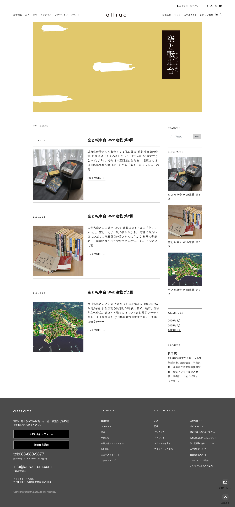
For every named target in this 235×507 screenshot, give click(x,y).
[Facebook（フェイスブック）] (207, 6)
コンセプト (106, 426)
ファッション (160, 438)
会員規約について (198, 455)
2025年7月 (174, 325)
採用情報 (105, 449)
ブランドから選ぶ (162, 443)
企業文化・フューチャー (112, 443)
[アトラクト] (22, 411)
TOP (35, 126)
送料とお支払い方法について (203, 438)
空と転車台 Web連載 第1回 (111, 292)
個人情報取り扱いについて (202, 443)
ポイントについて (198, 426)
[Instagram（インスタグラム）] (216, 6)
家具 (156, 421)
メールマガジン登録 (199, 460)
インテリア (159, 432)
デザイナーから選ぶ (163, 449)
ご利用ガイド (196, 421)
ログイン (194, 6)
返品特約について (198, 449)
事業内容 (105, 438)
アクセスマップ (108, 460)
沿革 (103, 432)
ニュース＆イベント (110, 455)
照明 (156, 426)
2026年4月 (174, 320)
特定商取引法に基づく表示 (202, 432)
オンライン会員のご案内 (201, 466)
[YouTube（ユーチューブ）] (220, 6)
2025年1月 (174, 330)
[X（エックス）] (211, 6)
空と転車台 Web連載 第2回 (111, 216)
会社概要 (105, 421)
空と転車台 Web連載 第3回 (111, 140)
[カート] (216, 14)
